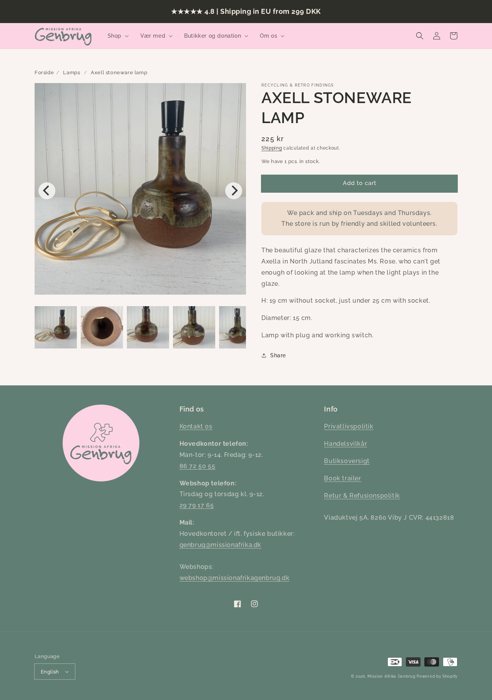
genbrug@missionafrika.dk (220, 544)
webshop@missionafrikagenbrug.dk (235, 578)
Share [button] (278, 355)
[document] (140, 190)
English (50, 672)
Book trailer (342, 478)
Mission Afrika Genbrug (391, 676)
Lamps (71, 72)
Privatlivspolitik (348, 426)
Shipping (271, 148)
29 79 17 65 (197, 505)
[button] (117, 36)
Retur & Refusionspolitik (362, 495)
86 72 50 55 (198, 466)
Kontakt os (196, 426)
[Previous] (46, 190)
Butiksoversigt (346, 461)
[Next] (233, 190)
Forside (44, 72)
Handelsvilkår (345, 443)
